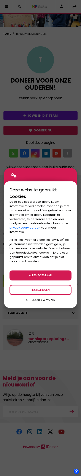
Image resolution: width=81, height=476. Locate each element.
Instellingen (41, 290)
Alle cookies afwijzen (40, 300)
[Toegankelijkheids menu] (76, 471)
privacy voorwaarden (25, 228)
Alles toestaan (40, 275)
